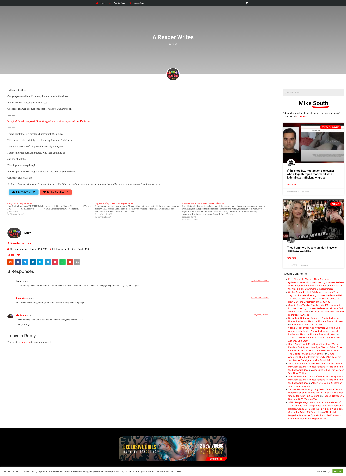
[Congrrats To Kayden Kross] (51, 209)
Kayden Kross (70, 249)
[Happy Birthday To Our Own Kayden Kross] (138, 210)
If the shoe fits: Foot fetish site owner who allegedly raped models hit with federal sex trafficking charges (310, 174)
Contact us (301, 116)
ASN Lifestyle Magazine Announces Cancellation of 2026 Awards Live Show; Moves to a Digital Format (314, 415)
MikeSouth (21, 315)
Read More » (292, 185)
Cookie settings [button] (323, 471)
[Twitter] (247, 3)
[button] (10, 262)
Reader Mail (83, 249)
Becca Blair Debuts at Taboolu (307, 324)
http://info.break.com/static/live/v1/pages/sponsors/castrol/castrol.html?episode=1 (49, 121)
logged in (26, 342)
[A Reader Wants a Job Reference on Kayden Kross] (225, 211)
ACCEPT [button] (337, 471)
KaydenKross (22, 298)
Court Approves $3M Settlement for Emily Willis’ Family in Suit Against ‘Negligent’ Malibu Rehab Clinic (314, 357)
